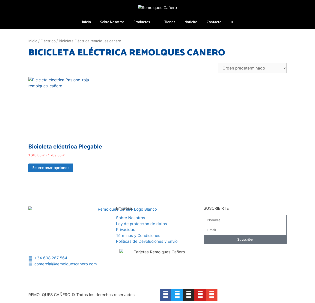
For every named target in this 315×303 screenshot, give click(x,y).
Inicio (86, 22)
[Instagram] (188, 295)
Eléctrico (48, 41)
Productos (142, 22)
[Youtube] (200, 295)
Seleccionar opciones (50, 168)
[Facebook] (165, 295)
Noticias (190, 22)
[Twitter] (177, 295)
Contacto (214, 22)
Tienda (169, 22)
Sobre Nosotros (112, 22)
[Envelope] (211, 295)
